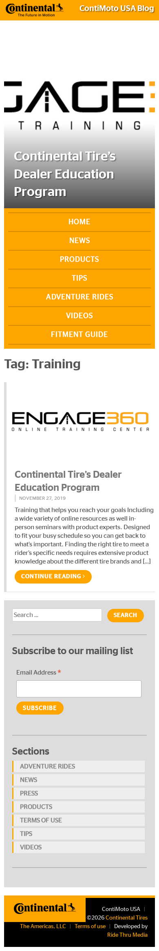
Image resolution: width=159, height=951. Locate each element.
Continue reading (52, 576)
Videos (79, 316)
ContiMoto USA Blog (117, 8)
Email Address (38, 674)
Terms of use (41, 820)
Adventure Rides (79, 297)
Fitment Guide (79, 335)
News (79, 241)
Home (79, 222)
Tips (79, 278)
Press (29, 793)
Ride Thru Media (127, 935)
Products (79, 259)
